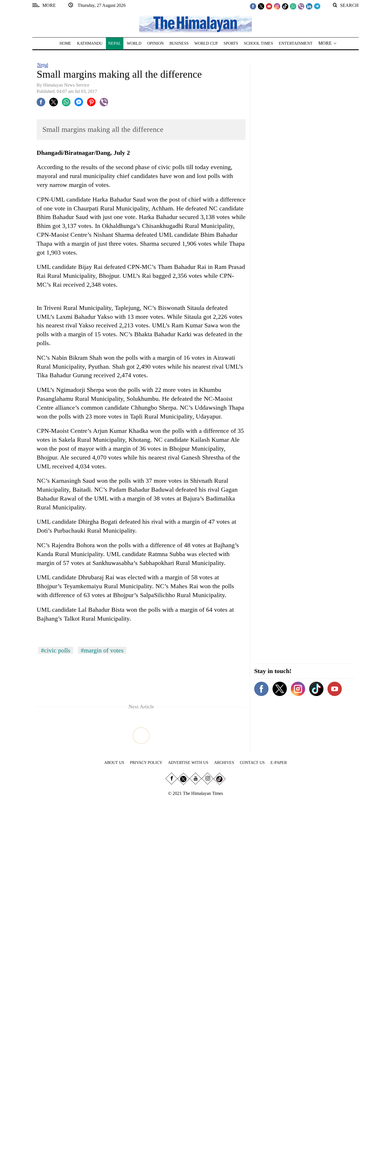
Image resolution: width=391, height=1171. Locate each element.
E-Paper (278, 763)
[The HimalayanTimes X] (261, 6)
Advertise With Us (188, 763)
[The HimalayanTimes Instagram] (277, 6)
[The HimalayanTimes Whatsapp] (293, 6)
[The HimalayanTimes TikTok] (285, 6)
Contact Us (252, 763)
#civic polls (55, 650)
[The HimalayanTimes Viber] (301, 6)
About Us (114, 763)
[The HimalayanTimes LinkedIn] (309, 6)
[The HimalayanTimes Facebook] (253, 6)
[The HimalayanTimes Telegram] (317, 6)
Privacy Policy (146, 763)
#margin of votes (102, 650)
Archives (224, 763)
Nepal (42, 64)
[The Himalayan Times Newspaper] (195, 23)
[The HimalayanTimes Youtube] (269, 6)
